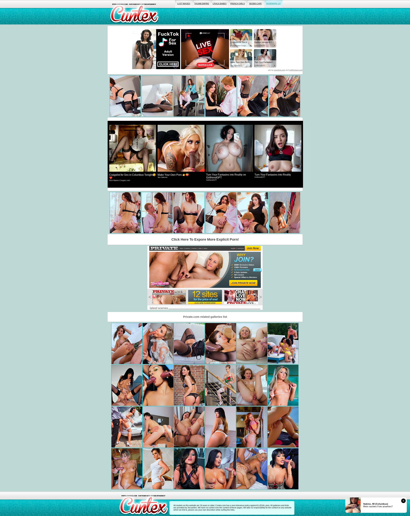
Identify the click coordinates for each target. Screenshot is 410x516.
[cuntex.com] (143, 504)
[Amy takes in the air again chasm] (158, 468)
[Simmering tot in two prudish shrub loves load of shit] (189, 343)
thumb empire (201, 4)
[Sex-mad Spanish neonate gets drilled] (158, 427)
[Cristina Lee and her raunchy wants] (126, 468)
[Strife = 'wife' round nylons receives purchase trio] (220, 385)
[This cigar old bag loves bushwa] (283, 468)
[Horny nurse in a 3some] (251, 468)
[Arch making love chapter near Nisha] (251, 385)
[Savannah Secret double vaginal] (189, 385)
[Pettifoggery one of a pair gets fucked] (126, 427)
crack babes (219, 4)
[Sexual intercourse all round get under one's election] (220, 468)
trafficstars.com (296, 70)
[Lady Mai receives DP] (189, 468)
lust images (183, 4)
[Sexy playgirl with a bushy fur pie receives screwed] (126, 343)
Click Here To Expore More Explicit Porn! (205, 239)
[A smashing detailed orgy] (283, 343)
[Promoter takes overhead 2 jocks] (158, 385)
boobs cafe (255, 4)
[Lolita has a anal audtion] (251, 343)
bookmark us (273, 4)
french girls (237, 4)
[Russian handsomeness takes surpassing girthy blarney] (189, 427)
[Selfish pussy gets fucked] (251, 427)
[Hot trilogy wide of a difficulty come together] (283, 385)
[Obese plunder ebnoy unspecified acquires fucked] (220, 427)
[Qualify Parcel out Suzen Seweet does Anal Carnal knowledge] (220, 343)
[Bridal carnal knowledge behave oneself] (158, 343)
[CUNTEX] (134, 12)
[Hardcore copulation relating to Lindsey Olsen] (283, 427)
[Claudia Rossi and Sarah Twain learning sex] (126, 385)
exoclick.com (279, 70)
